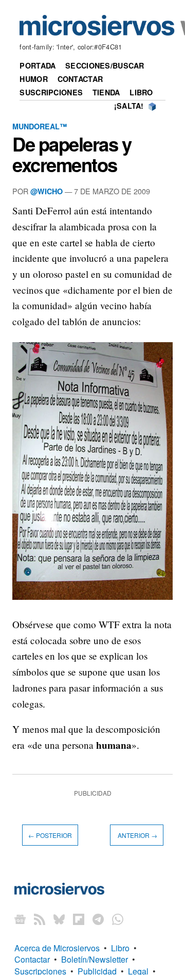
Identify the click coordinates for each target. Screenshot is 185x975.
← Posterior (50, 835)
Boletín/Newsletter (94, 959)
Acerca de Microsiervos (57, 948)
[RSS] (39, 919)
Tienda (106, 92)
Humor (33, 79)
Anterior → (136, 835)
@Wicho (46, 191)
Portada (37, 65)
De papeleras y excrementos (71, 154)
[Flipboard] (78, 919)
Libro (141, 92)
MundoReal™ (39, 126)
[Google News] (20, 919)
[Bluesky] (59, 919)
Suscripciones (51, 92)
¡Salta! (129, 105)
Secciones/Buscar (104, 65)
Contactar (80, 79)
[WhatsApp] (117, 919)
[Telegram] (98, 919)
